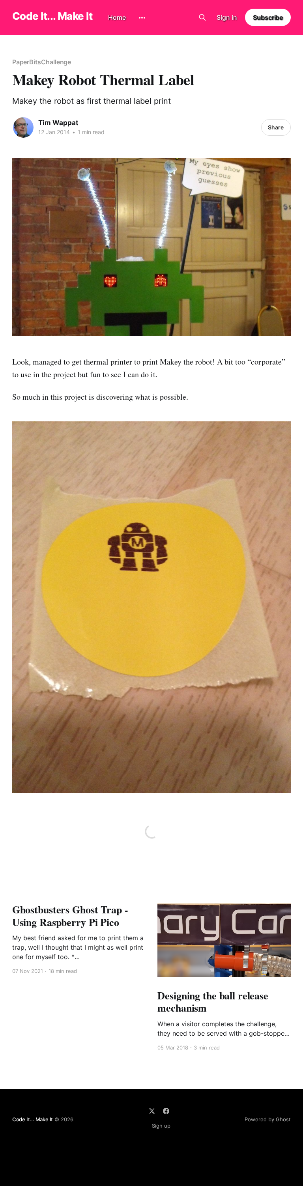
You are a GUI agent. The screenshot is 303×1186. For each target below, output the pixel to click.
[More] (142, 18)
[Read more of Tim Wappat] (23, 127)
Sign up (161, 1125)
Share (276, 127)
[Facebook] (166, 1111)
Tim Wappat (58, 123)
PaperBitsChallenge (41, 62)
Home (117, 17)
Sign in (227, 17)
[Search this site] (202, 17)
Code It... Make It (52, 16)
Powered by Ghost (268, 1119)
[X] (152, 1111)
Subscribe (268, 17)
